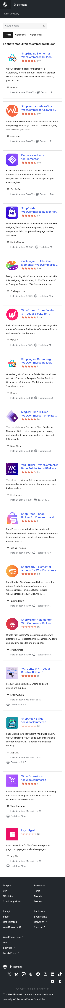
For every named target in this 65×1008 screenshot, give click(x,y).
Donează (40, 921)
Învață (6, 911)
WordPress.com (13, 937)
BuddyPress (11, 953)
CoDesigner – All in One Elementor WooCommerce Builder (38, 263)
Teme (37, 890)
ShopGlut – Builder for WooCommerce (33, 720)
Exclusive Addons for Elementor (32, 157)
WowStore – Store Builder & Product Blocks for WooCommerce (37, 312)
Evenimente (40, 916)
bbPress (9, 947)
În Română (16, 966)
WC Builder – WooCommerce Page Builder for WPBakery (39, 466)
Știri (5, 890)
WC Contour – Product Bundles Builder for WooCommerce (35, 670)
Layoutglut (28, 830)
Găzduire (8, 896)
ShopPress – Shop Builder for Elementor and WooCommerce (37, 515)
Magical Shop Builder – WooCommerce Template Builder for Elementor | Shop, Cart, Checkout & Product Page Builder (39, 413)
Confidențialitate (12, 901)
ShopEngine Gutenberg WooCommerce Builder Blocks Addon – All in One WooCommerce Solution (37, 361)
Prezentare (40, 885)
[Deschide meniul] (60, 4)
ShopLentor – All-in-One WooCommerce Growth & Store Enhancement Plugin (38, 108)
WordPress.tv (12, 927)
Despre (7, 885)
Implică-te (39, 911)
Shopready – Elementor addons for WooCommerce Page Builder (38, 568)
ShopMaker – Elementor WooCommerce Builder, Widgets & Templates (36, 621)
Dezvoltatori (10, 921)
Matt (7, 942)
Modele (38, 901)
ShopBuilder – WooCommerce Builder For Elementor (38, 210)
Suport (6, 916)
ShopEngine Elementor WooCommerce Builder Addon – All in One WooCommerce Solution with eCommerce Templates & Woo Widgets (40, 55)
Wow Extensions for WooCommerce (33, 778)
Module (38, 896)
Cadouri (40, 927)
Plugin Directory (11, 13)
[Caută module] (44, 26)
